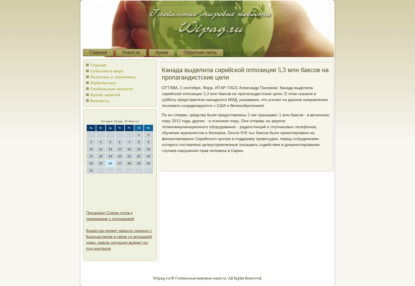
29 (139, 163)
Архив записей (105, 95)
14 (129, 149)
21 (129, 156)
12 (110, 149)
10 (91, 149)
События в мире (106, 71)
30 (148, 163)
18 (100, 156)
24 (91, 163)
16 (148, 149)
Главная (98, 52)
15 (139, 149)
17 (91, 156)
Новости (131, 52)
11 (100, 149)
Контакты (99, 100)
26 (110, 163)
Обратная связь (200, 52)
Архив (161, 52)
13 (119, 149)
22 (139, 156)
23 (148, 156)
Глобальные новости (111, 89)
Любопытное (103, 83)
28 (129, 163)
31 (91, 170)
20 (119, 156)
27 (119, 163)
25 (100, 163)
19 (110, 156)
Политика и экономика (113, 77)
